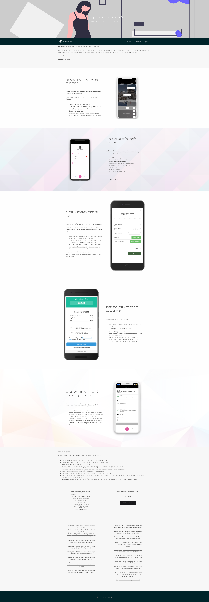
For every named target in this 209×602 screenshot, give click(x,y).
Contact (138, 42)
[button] (104, 53)
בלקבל (108, 597)
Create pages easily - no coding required (81, 533)
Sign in (146, 42)
